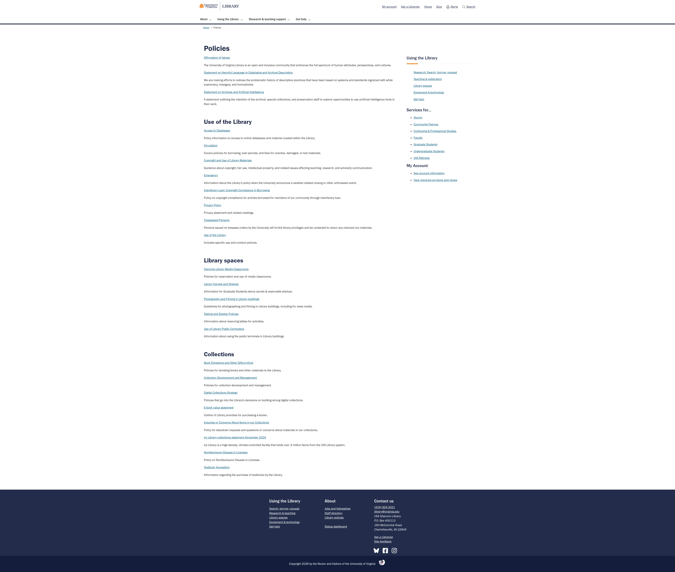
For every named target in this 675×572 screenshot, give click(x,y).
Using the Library (228, 19)
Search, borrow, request (284, 508)
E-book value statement (219, 407)
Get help (301, 19)
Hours (428, 6)
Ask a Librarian (410, 6)
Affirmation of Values (217, 57)
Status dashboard (336, 526)
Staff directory (333, 513)
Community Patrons (426, 124)
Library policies (334, 517)
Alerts (454, 6)
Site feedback (383, 541)
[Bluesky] (377, 550)
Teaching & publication (428, 79)
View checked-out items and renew (435, 180)
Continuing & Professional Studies (435, 131)
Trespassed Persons (216, 220)
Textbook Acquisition (217, 467)
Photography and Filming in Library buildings (231, 299)
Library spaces (423, 85)
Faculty (418, 137)
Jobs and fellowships (338, 508)
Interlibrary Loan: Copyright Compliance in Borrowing (237, 190)
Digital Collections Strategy (220, 392)
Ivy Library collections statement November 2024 (235, 437)
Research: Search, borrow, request (435, 72)
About (203, 19)
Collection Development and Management (230, 377)
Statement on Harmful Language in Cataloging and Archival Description (248, 72)
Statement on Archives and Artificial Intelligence (234, 92)
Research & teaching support (267, 19)
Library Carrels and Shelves (221, 284)
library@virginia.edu (386, 511)
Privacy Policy (212, 205)
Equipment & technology (429, 92)
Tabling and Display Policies (221, 314)
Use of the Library (215, 235)
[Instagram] (395, 550)
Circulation (210, 145)
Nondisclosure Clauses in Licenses (226, 452)
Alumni (418, 117)
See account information (429, 173)
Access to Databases (217, 130)
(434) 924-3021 (384, 507)
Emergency (211, 175)
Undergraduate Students (429, 151)
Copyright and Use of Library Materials (228, 160)
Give (439, 6)
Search (470, 6)
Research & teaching (282, 513)
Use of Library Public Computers (224, 329)
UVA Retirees (422, 158)
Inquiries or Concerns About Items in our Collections (236, 422)
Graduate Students (425, 144)
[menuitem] (389, 7)
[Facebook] (386, 550)
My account (389, 6)
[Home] (219, 6)
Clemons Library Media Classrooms (226, 269)
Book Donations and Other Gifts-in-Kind (228, 363)
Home (206, 27)
